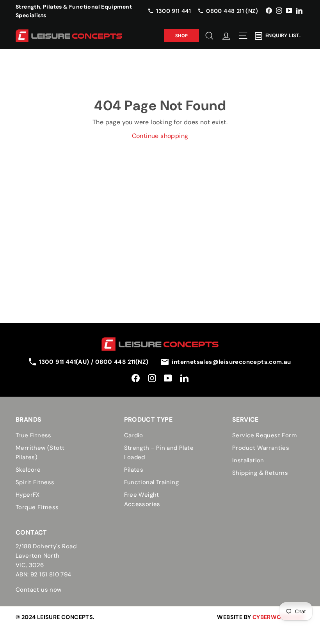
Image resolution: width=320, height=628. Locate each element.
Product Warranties (260, 448)
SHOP (181, 35)
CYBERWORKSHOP (278, 617)
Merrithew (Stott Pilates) (40, 452)
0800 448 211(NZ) (121, 362)
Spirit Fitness (35, 482)
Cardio (133, 435)
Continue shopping (160, 136)
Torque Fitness (37, 507)
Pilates (134, 470)
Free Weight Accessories (142, 499)
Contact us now (39, 590)
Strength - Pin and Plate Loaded (159, 452)
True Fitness (34, 435)
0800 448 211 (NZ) (232, 10)
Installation (248, 460)
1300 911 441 (173, 10)
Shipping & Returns (260, 473)
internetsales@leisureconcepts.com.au (231, 362)
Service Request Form (264, 435)
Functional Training (151, 482)
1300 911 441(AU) (65, 362)
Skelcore (28, 470)
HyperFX (28, 495)
